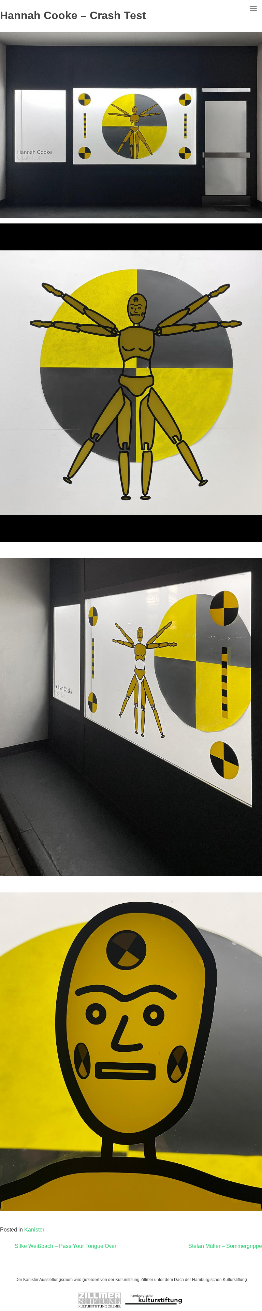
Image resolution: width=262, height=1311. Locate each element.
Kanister (34, 1230)
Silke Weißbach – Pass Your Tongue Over (65, 1246)
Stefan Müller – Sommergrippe (225, 1246)
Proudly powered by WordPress (95, 1267)
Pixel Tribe (176, 1267)
